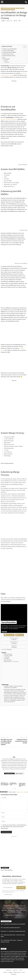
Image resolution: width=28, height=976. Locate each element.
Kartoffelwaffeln (6, 59)
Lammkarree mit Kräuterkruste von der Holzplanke (14, 924)
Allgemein (6, 5)
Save (10, 24)
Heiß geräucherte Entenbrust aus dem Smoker (21, 741)
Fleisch (17, 8)
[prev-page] (13, 789)
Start (2, 5)
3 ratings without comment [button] (22, 792)
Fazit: (4, 57)
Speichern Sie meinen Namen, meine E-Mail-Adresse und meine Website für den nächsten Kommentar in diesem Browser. (13, 826)
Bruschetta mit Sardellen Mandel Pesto (13, 783)
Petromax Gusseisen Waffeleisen (9, 119)
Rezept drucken (10, 634)
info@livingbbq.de (19, 915)
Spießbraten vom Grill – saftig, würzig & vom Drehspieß (5, 783)
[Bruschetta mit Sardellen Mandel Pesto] (14, 779)
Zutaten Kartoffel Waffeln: (8, 50)
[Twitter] (5, 24)
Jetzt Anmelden (21, 887)
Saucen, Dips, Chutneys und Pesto (7, 9)
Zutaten (6, 60)
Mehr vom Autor (19, 773)
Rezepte (8, 8)
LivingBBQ (10, 972)
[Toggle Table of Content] (24, 46)
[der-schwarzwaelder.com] (14, 862)
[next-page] (15, 789)
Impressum (15, 970)
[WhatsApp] (13, 24)
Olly (3, 20)
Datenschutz (8, 970)
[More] (17, 24)
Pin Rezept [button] (20, 634)
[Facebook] (2, 24)
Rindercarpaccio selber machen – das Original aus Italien (22, 785)
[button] (2, 631)
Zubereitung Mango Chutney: (9, 55)
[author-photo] (14, 752)
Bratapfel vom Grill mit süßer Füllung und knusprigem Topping (6, 742)
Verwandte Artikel (9, 773)
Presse (20, 970)
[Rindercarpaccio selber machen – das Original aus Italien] (23, 779)
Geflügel (22, 8)
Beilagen (13, 8)
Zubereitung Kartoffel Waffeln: (9, 52)
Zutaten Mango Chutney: (8, 54)
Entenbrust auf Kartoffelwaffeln (10, 49)
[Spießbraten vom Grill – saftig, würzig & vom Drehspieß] (5, 779)
